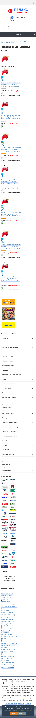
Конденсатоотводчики (9, 384)
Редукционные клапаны (9, 422)
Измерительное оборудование (11, 374)
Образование (6, 464)
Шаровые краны (7, 449)
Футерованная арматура (9, 436)
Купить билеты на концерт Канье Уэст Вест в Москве (9, 636)
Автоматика (5, 338)
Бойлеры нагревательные (10, 347)
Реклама (21, 703)
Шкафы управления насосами (11, 459)
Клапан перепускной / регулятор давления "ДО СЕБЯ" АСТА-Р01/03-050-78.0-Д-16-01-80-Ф (11, 84)
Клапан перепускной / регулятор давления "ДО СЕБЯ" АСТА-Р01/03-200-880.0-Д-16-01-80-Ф (11, 246)
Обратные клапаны (8, 413)
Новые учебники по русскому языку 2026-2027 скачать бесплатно (9, 604)
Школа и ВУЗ (6, 601)
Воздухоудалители (7, 361)
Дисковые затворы (8, 365)
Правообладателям (11, 703)
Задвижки (5, 370)
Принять (13, 713)
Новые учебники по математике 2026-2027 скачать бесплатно (8, 614)
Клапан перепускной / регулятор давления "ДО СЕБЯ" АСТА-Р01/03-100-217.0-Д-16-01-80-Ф (11, 149)
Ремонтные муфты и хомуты (11, 427)
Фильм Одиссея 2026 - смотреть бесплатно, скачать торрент (8, 664)
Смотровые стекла (7, 402)
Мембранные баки (7, 388)
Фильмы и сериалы (8, 667)
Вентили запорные (7, 352)
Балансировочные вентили (10, 343)
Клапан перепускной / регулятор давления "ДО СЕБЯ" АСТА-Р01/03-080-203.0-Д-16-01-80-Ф (11, 117)
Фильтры (4, 440)
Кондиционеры (6, 470)
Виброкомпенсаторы (8, 356)
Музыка (4, 640)
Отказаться (22, 713)
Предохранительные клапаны (11, 418)
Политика (28, 703)
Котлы (4, 379)
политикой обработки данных (23, 710)
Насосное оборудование (9, 393)
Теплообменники (7, 407)
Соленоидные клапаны (9, 431)
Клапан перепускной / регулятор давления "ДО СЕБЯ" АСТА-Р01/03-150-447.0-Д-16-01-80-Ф (11, 214)
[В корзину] (2, 93)
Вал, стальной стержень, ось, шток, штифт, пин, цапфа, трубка (8, 656)
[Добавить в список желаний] (2, 77)
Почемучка (5, 632)
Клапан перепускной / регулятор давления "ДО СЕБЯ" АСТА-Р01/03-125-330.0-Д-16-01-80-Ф (11, 181)
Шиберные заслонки (8, 454)
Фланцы (4, 445)
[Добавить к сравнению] (2, 79)
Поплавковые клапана (9, 397)
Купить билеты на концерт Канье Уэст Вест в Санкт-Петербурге (9, 643)
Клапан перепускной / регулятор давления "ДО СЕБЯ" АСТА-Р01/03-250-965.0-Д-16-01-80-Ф (11, 279)
